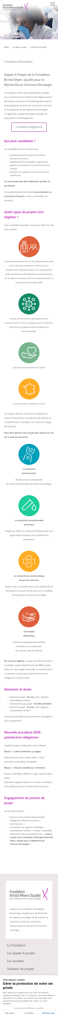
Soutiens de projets (20, 969)
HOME (6, 47)
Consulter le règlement (29, 127)
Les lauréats (15, 961)
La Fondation (16, 945)
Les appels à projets (20, 47)
